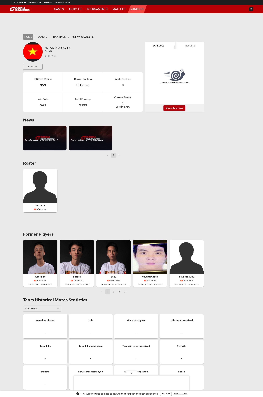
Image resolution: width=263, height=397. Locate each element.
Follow (32, 66)
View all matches (174, 108)
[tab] (158, 45)
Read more (180, 394)
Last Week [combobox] (31, 308)
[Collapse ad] (131, 373)
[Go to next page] (125, 291)
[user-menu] (251, 9)
